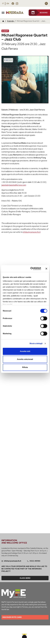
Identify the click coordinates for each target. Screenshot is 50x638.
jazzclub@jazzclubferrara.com (13, 185)
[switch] (43, 318)
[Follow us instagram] (17, 3)
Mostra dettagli (36, 343)
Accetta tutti (25, 351)
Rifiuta (25, 367)
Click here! (25, 578)
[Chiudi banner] (46, 268)
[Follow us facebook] (12, 3)
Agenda (10, 21)
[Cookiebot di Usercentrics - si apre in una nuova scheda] (31, 268)
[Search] (46, 3)
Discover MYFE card (12, 617)
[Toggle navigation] (3, 13)
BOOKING (44, 13)
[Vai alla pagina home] (3, 21)
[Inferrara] (15, 12)
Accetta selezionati (25, 359)
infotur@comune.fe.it (31, 232)
